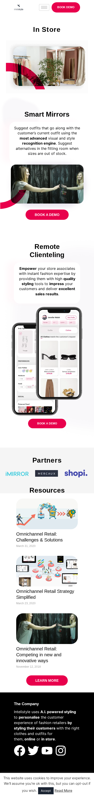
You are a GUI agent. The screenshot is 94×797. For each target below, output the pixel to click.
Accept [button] (46, 790)
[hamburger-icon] (44, 7)
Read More (63, 790)
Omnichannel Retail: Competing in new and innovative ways (38, 654)
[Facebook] (19, 750)
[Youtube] (47, 750)
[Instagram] (60, 750)
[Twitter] (33, 750)
